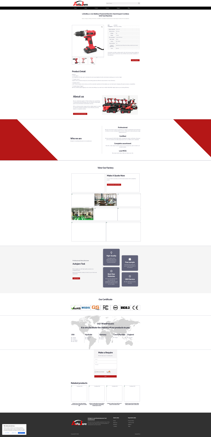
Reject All (14, 432)
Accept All (21, 432)
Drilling (90, 18)
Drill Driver (94, 18)
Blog (129, 8)
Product (96, 8)
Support (118, 8)
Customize (7, 432)
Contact (107, 8)
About (86, 8)
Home (75, 8)
